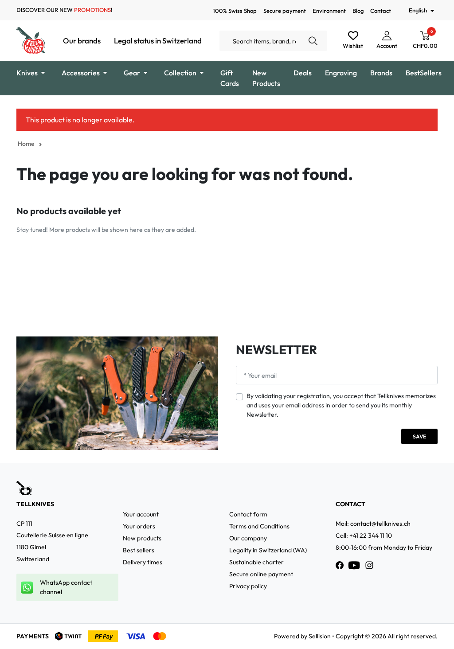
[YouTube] (354, 565)
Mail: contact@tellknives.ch (373, 524)
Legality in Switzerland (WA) (268, 550)
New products (142, 538)
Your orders (139, 526)
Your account (141, 514)
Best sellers (138, 550)
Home (26, 144)
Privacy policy (248, 586)
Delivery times (142, 562)
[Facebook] (340, 565)
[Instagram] (369, 565)
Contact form (248, 514)
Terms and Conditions (259, 526)
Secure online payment (261, 574)
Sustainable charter (256, 562)
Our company (248, 538)
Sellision (320, 636)
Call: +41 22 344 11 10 (364, 536)
